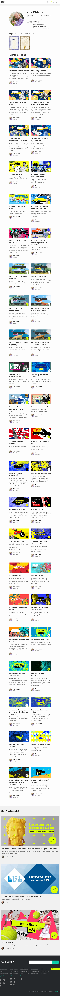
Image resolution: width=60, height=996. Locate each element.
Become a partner (34, 973)
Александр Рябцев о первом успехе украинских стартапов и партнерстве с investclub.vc (41, 24)
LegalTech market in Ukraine (16, 745)
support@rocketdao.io (4, 975)
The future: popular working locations (38, 175)
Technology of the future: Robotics (15, 309)
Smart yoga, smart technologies (15, 475)
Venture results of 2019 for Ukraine (40, 781)
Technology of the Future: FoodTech (18, 277)
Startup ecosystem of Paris (40, 407)
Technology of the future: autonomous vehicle (40, 344)
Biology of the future (38, 276)
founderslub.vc (24, 969)
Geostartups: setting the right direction (40, 139)
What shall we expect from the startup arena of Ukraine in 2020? (18, 782)
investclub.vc (34, 969)
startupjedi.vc (13, 969)
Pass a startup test (4, 973)
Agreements (57, 991)
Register (1, 971)
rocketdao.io (3, 969)
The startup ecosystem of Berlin (40, 442)
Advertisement (55, 969)
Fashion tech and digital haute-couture (39, 608)
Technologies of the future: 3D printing (19, 344)
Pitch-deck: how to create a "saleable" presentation (40, 104)
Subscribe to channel (24, 973)
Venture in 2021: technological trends (16, 376)
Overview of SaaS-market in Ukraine (40, 711)
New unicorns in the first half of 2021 (18, 242)
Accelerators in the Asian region (18, 608)
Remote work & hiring (17, 510)
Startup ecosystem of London (17, 442)
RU (51, 2)
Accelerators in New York (40, 640)
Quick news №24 (7, 942)
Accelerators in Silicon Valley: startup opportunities (17, 676)
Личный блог (46, 28)
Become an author (14, 973)
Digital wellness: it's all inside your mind (39, 542)
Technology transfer (38, 71)
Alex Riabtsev (16, 82)
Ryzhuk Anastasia (10, 903)
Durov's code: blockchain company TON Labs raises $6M (21, 896)
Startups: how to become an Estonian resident (40, 208)
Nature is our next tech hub (41, 474)
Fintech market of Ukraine (40, 744)
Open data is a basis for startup (17, 104)
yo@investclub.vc (34, 975)
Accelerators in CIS (15, 575)
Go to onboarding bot (24, 971)
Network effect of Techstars (37, 675)
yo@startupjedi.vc (13, 975)
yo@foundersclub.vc (24, 975)
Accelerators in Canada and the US (19, 641)
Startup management (17, 174)
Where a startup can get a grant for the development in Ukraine (18, 712)
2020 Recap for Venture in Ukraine (40, 376)
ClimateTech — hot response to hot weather (18, 139)
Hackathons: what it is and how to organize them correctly (40, 243)
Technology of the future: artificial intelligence (40, 309)
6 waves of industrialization (19, 71)
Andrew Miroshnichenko (12, 857)
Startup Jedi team (14, 971)
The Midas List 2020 (38, 510)
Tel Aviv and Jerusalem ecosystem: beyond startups (17, 409)
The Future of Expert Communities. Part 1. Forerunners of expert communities (29, 849)
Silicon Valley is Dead (16, 541)
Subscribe (55, 962)
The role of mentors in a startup (17, 208)
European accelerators (39, 575)
